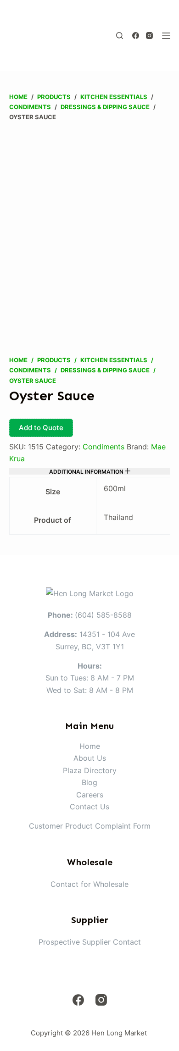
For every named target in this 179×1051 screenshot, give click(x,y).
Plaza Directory (90, 770)
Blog (89, 782)
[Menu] (166, 36)
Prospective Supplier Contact (90, 941)
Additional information (87, 471)
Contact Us (89, 806)
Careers (89, 794)
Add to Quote (41, 427)
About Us (89, 758)
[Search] (119, 35)
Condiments (103, 446)
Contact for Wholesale (89, 884)
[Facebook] (135, 35)
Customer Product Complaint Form (90, 825)
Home (89, 746)
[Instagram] (149, 35)
